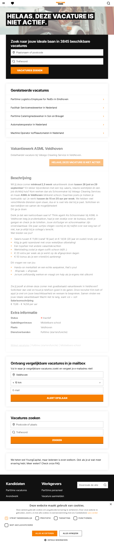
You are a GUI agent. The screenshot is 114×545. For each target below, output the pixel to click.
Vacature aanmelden (53, 496)
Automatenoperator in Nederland (29, 124)
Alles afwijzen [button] (70, 533)
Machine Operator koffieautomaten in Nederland (37, 132)
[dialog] (57, 523)
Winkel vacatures (20, 345)
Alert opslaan (57, 398)
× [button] (111, 504)
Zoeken (57, 440)
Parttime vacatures (16, 490)
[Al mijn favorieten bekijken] (12, 3)
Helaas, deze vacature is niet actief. (76, 162)
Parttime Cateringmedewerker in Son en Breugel (37, 116)
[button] (57, 539)
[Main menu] (3, 3)
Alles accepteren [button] (44, 533)
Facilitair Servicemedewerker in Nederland (34, 107)
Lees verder (93, 513)
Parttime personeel (52, 490)
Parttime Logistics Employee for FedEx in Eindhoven (39, 99)
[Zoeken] (110, 3)
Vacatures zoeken (29, 70)
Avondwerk (12, 496)
